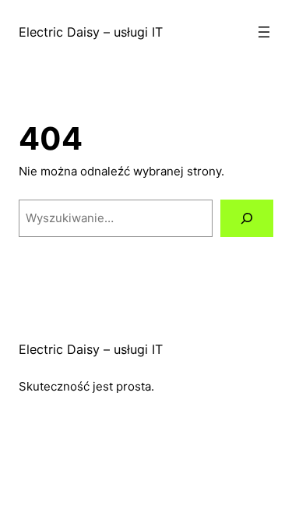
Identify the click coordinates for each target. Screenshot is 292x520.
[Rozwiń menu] (264, 32)
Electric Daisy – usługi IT (91, 32)
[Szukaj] (246, 218)
